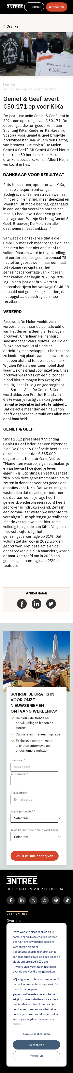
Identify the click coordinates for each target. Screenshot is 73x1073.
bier (14, 84)
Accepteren (36, 1044)
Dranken (13, 26)
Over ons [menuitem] (13, 920)
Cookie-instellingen (36, 1034)
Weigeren (36, 1055)
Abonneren (56, 7)
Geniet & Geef (14, 444)
